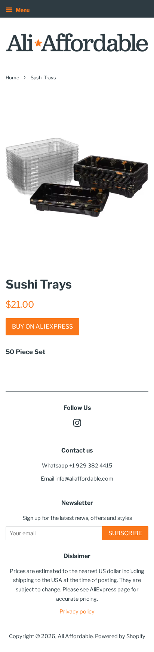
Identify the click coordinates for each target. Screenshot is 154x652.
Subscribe (125, 533)
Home (12, 77)
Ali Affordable (75, 636)
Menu (22, 10)
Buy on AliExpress (42, 326)
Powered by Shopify (120, 636)
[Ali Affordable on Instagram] (77, 424)
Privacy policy (77, 611)
